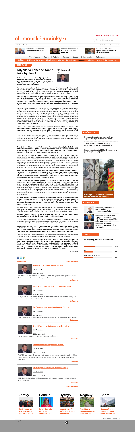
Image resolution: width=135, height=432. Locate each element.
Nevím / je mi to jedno (92, 255)
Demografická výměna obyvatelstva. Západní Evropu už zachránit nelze (98, 138)
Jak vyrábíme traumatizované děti (103, 210)
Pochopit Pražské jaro (35, 51)
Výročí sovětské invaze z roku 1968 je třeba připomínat (106, 52)
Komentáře (87, 57)
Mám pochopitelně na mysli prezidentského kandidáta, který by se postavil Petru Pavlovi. (47, 317)
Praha (105, 60)
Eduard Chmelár (39, 49)
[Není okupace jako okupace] (55, 53)
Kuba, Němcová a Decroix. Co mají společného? (52, 286)
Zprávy (46, 57)
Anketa (86, 235)
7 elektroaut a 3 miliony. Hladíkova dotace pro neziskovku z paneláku (98, 144)
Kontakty (114, 418)
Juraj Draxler (108, 49)
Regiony (76, 57)
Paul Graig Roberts (109, 215)
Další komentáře (72, 261)
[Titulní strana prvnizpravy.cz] (49, 43)
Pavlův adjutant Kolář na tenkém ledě (48, 265)
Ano (85, 245)
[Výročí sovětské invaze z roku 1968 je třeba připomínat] (90, 53)
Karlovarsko (40, 60)
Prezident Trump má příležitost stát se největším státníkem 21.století (106, 219)
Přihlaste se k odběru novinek (109, 45)
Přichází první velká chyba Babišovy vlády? (50, 368)
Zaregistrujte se (106, 418)
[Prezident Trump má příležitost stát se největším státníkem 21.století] (89, 220)
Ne (85, 250)
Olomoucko (81, 60)
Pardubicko (90, 60)
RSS (119, 418)
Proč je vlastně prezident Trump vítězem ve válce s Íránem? (38, 336)
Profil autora (21, 261)
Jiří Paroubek (63, 70)
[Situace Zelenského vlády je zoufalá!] (89, 228)
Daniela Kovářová (109, 207)
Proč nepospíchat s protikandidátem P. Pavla (51, 307)
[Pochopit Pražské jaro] (20, 53)
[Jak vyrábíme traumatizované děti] (89, 212)
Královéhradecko (51, 60)
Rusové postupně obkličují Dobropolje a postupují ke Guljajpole (100, 151)
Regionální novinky (102, 35)
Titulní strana (34, 57)
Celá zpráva (74, 280)
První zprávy (115, 35)
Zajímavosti (100, 57)
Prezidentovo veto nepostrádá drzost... (48, 345)
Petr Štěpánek (73, 49)
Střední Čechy (113, 60)
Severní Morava (71, 60)
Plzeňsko (99, 60)
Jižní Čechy (21, 60)
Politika (56, 57)
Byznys (66, 57)
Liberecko (61, 60)
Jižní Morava (31, 60)
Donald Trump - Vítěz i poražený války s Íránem (51, 326)
